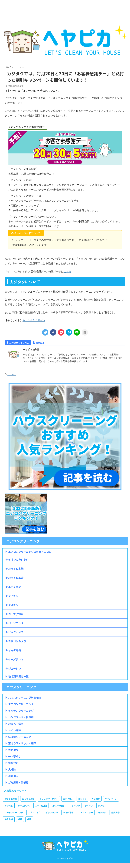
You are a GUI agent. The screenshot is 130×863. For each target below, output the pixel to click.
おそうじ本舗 (15, 568)
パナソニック (15, 623)
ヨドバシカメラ (17, 641)
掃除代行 (13, 763)
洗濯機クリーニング (19, 737)
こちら (67, 271)
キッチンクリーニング (21, 711)
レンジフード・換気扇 (21, 717)
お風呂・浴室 (15, 724)
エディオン (14, 587)
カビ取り (13, 750)
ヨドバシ (102, 812)
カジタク (82, 798)
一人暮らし (14, 756)
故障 (29, 819)
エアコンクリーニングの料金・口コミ (29, 552)
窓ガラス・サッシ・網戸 (22, 743)
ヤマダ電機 (14, 650)
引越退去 (13, 776)
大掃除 (12, 769)
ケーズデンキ (15, 659)
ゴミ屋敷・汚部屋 (18, 782)
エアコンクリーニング (21, 704)
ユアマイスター (85, 812)
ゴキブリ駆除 (58, 805)
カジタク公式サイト (34, 320)
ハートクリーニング (14, 812)
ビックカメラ (15, 632)
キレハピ (9, 805)
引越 (20, 819)
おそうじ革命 (15, 578)
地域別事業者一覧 (18, 676)
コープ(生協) (15, 614)
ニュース (11, 374)
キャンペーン (111, 798)
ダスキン (13, 605)
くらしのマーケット (48, 798)
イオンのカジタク (18, 559)
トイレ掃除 (14, 730)
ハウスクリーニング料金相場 (24, 697)
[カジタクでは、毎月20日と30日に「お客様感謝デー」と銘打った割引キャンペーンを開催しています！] (69, 332)
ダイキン (13, 596)
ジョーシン (14, 668)
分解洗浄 (115, 812)
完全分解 (9, 819)
